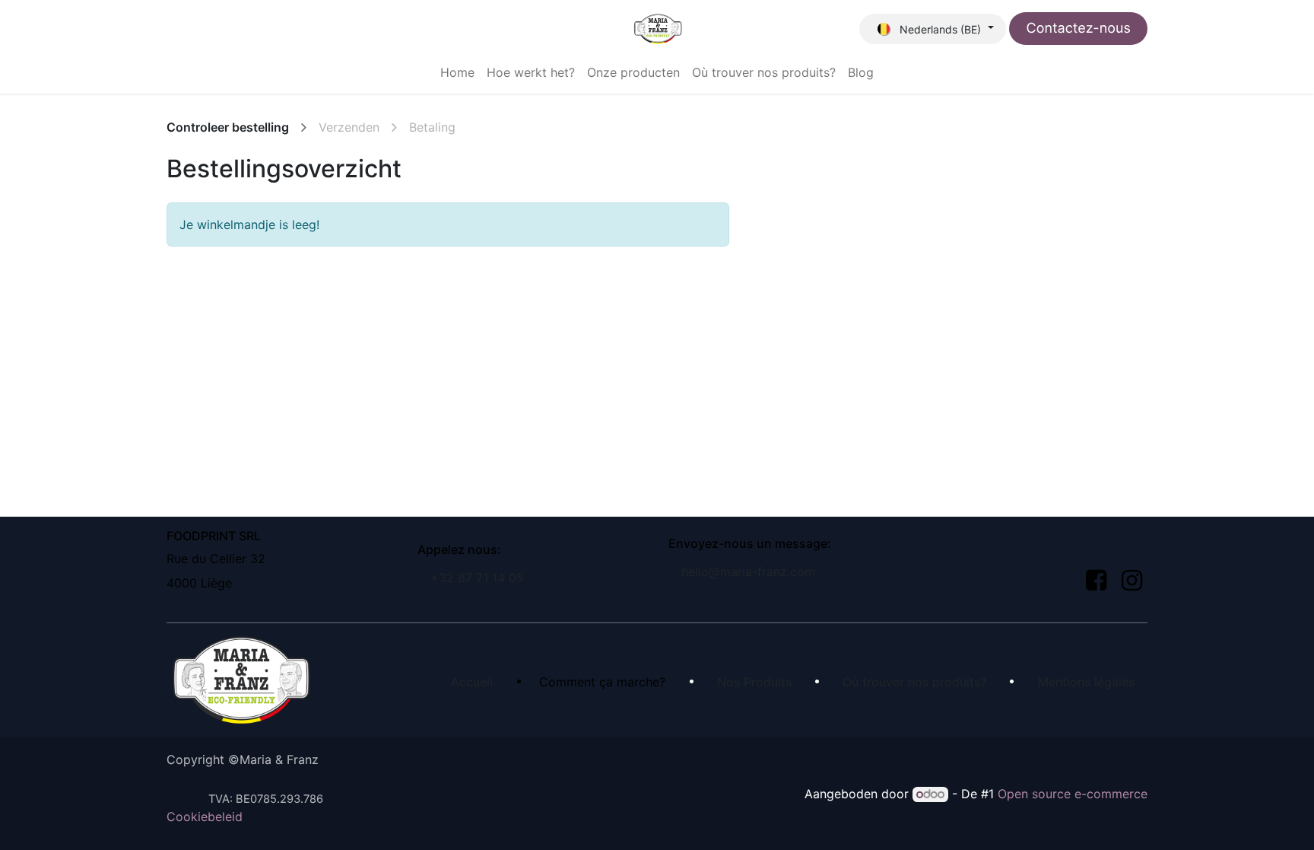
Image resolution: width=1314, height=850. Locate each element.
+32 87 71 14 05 (477, 577)
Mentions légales (1086, 681)
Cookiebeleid (205, 816)
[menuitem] (457, 72)
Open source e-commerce (1072, 793)
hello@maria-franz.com (748, 571)
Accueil (472, 681)
